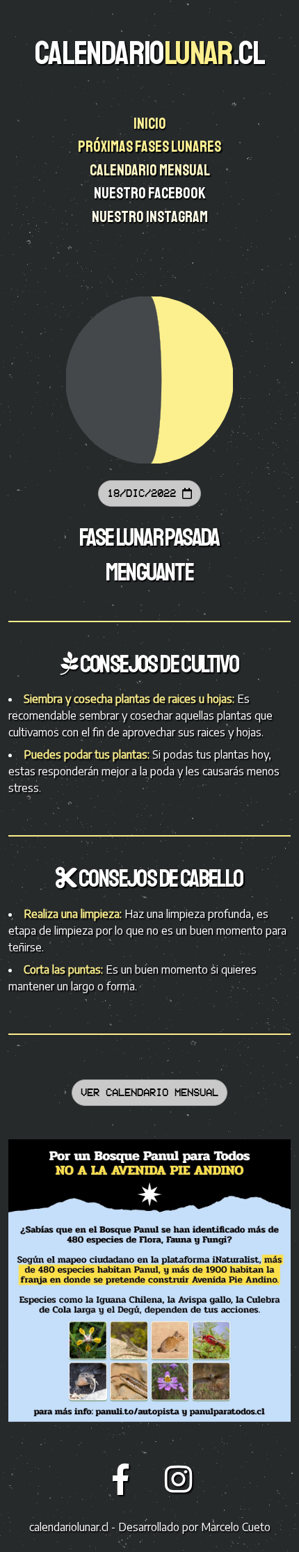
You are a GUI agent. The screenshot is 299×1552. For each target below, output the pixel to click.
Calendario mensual (150, 170)
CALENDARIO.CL (149, 53)
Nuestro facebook (151, 193)
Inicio (151, 124)
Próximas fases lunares (150, 147)
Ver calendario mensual (149, 1092)
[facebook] (125, 1478)
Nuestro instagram (151, 217)
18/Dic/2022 (144, 493)
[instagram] (179, 1478)
